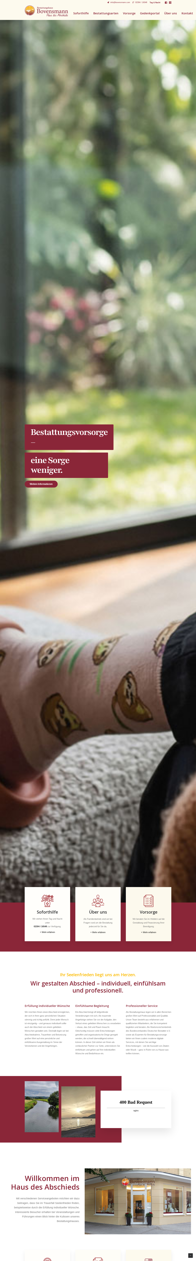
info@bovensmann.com (120, 2)
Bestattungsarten (105, 13)
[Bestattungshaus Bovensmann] (46, 10)
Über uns (170, 13)
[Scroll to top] (190, 1255)
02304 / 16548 (141, 2)
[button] (166, 2)
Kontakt (187, 13)
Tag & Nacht (155, 2)
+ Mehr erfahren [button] (47, 932)
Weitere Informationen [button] (39, 484)
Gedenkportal (150, 13)
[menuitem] (118, 2)
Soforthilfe (81, 13)
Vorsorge (129, 13)
